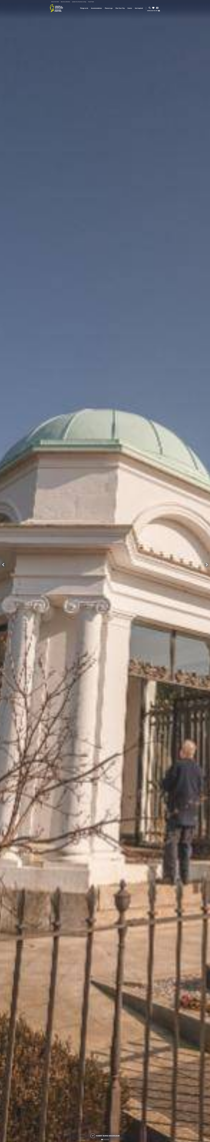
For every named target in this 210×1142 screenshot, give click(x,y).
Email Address (102, 564)
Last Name (100, 577)
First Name (100, 570)
